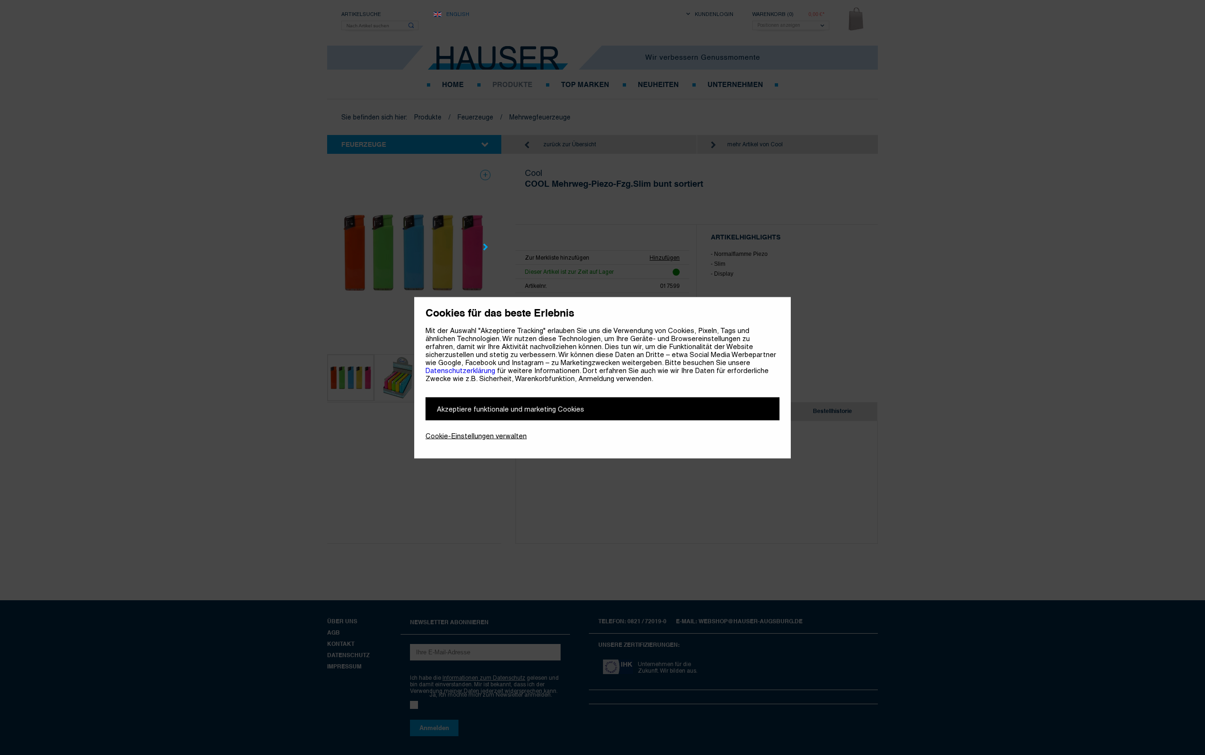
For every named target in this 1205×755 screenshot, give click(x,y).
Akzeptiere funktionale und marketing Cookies (510, 409)
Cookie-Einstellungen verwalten (476, 435)
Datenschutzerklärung (460, 370)
